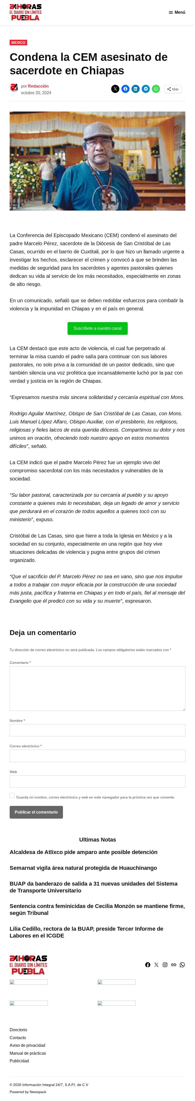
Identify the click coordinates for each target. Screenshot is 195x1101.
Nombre (17, 721)
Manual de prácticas (28, 1053)
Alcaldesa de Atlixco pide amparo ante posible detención (83, 852)
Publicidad (19, 1061)
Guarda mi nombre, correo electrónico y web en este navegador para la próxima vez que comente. (95, 797)
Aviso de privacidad (27, 1045)
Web (13, 772)
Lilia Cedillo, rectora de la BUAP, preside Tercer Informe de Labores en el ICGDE (86, 932)
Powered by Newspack (28, 1092)
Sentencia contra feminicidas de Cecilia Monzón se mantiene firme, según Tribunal (97, 909)
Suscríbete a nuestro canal (98, 328)
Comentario (20, 662)
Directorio (18, 1030)
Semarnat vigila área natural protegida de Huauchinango (83, 868)
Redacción (38, 86)
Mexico (18, 42)
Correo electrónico (26, 746)
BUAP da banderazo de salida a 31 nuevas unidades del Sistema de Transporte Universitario (93, 887)
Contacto (18, 1038)
